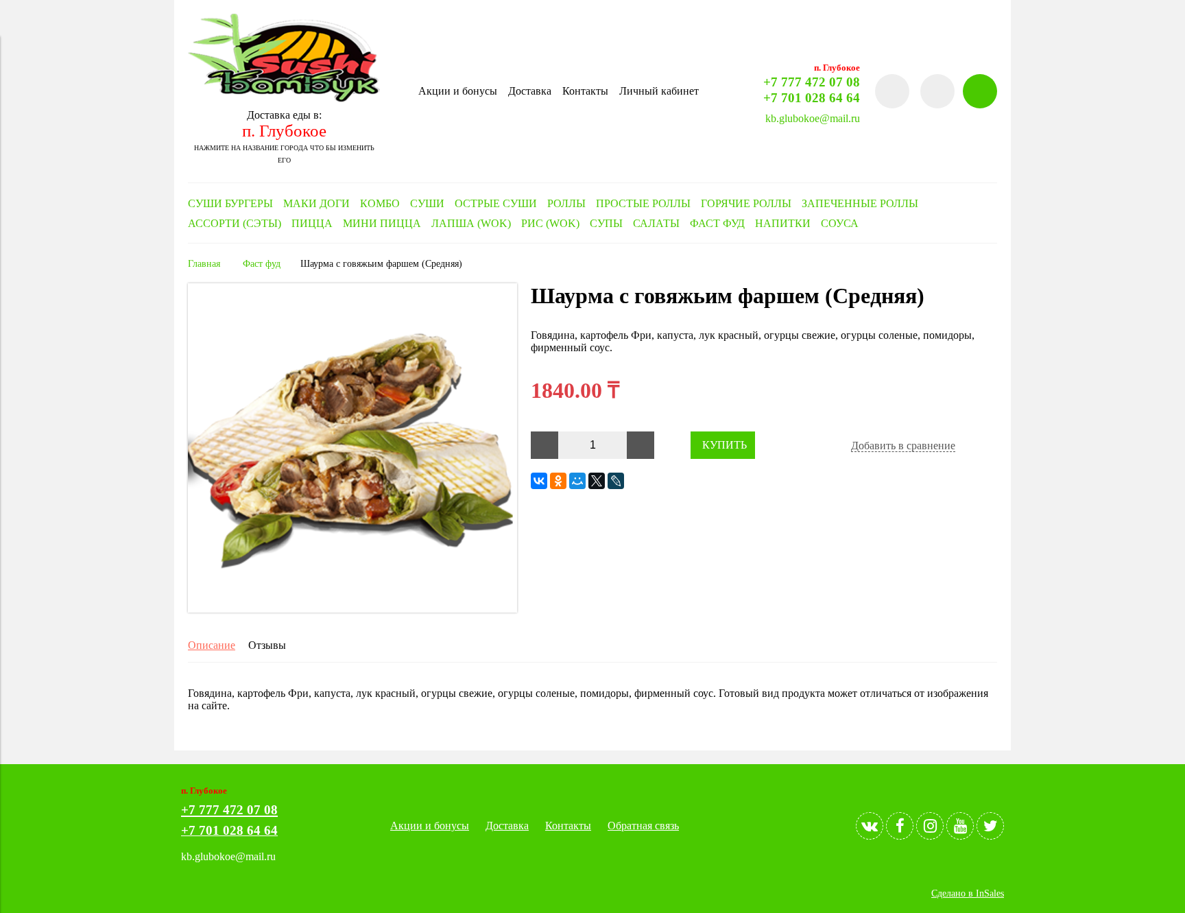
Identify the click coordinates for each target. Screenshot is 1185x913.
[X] (596, 481)
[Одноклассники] (558, 481)
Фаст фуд (261, 263)
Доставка (529, 91)
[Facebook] (899, 826)
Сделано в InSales (967, 893)
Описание (211, 645)
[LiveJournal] (616, 481)
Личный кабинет (659, 91)
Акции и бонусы (457, 91)
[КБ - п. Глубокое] (284, 98)
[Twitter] (990, 826)
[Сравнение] (937, 91)
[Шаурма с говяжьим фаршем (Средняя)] (352, 609)
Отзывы (267, 645)
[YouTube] (960, 826)
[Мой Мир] (577, 481)
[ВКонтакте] (539, 481)
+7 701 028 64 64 (811, 98)
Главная (204, 263)
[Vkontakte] (869, 826)
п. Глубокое (284, 130)
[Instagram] (930, 826)
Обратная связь (643, 825)
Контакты (585, 91)
